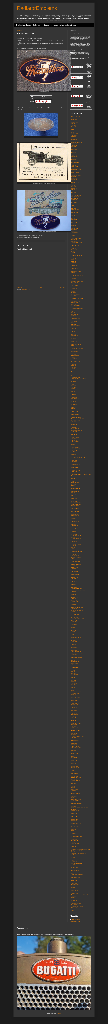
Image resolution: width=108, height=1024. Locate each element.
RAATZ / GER (73, 716)
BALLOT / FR (73, 176)
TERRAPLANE (74, 845)
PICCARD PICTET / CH (75, 696)
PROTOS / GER (74, 713)
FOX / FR (73, 391)
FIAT (72, 371)
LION (72, 550)
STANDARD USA (74, 809)
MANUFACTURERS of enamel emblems (78, 575)
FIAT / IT (72, 372)
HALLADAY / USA (74, 440)
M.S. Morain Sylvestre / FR (76, 564)
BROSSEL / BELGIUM (75, 216)
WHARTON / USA (74, 893)
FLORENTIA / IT (74, 381)
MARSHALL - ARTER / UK (76, 585)
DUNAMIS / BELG (74, 327)
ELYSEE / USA (74, 341)
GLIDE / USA (73, 421)
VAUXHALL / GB (74, 867)
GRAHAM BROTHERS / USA (76, 430)
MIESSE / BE (73, 613)
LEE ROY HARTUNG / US (76, 538)
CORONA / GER (74, 274)
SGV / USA (73, 787)
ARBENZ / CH (74, 149)
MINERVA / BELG (74, 615)
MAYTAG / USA (74, 604)
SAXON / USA (74, 769)
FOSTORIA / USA (74, 388)
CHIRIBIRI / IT (74, 248)
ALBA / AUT (73, 126)
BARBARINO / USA (75, 178)
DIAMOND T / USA (74, 307)
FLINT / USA (73, 380)
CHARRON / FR (74, 239)
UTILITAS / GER (74, 861)
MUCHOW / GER (74, 643)
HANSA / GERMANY (75, 447)
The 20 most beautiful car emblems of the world (80, 849)
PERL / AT (73, 687)
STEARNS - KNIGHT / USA (76, 817)
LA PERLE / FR (74, 524)
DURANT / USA (74, 328)
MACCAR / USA (74, 565)
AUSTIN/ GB (73, 165)
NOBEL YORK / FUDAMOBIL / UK (77, 657)
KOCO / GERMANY (75, 514)
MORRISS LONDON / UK (76, 637)
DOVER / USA (74, 321)
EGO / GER (73, 334)
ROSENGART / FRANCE (76, 747)
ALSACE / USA (74, 135)
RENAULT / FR (74, 724)
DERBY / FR (73, 304)
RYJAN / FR (73, 754)
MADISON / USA (74, 567)
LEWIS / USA (73, 545)
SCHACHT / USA (74, 774)
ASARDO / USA (74, 156)
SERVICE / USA (74, 786)
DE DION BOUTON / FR (75, 294)
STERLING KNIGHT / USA (76, 823)
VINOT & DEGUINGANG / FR (77, 874)
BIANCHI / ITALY (74, 202)
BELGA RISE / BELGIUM (76, 183)
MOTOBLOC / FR (74, 640)
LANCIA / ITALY (74, 531)
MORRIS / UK (73, 634)
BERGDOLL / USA (74, 198)
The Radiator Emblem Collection (28, 25)
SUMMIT (72, 830)
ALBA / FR (73, 128)
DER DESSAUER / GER (75, 301)
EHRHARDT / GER (74, 335)
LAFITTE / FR (73, 528)
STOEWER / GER (74, 826)
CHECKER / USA (74, 241)
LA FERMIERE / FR (75, 521)
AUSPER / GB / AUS (75, 162)
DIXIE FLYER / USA (75, 314)
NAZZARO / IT (74, 650)
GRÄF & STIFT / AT (75, 428)
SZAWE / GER (74, 833)
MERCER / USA (74, 608)
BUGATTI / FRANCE (21, 932)
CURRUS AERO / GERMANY (76, 279)
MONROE (73, 627)
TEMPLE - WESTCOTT (75, 843)
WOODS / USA (74, 907)
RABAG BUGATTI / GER (76, 719)
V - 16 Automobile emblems (76, 863)
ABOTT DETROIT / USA (75, 116)
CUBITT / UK (73, 278)
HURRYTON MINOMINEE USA (77, 479)
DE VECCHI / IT (74, 295)
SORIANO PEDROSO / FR (76, 803)
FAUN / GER (73, 367)
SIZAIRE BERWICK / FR (76, 799)
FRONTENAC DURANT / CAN (77, 400)
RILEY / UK (73, 734)
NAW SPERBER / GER (75, 648)
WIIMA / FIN (73, 896)
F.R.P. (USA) (73, 354)
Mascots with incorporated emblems (78, 590)
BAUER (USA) (74, 179)
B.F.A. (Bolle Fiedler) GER (76, 173)
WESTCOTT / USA (74, 891)
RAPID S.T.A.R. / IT (75, 721)
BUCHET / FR (73, 221)
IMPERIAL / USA (74, 484)
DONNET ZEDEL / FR (75, 318)
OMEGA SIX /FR (74, 666)
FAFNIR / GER (74, 358)
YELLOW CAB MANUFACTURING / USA (79, 909)
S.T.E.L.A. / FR (74, 757)
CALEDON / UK (74, 231)
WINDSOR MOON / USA (76, 903)
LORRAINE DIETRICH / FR (76, 560)
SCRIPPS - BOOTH (75, 776)
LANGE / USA (74, 534)
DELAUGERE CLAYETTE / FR (77, 298)
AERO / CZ (73, 120)
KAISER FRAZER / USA (75, 504)
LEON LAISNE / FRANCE (76, 544)
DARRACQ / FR (74, 291)
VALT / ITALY (73, 864)
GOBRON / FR (74, 424)
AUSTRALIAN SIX (74, 166)
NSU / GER (73, 660)
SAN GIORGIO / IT (74, 763)
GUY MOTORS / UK (75, 435)
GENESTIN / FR (74, 415)
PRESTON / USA (74, 711)
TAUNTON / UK (74, 839)
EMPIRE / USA (74, 345)
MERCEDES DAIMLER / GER (77, 607)
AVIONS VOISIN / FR (75, 172)
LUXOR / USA (74, 562)
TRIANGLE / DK (74, 857)
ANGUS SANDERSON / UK (76, 142)
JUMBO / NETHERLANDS (76, 502)
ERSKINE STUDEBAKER (76, 347)
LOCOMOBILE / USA (75, 555)
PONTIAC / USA (74, 707)
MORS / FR (73, 638)
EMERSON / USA (74, 342)
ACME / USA (73, 118)
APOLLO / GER (74, 145)
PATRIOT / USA (74, 683)
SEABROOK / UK (74, 782)
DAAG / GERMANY (75, 284)
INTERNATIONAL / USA (75, 488)
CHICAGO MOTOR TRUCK (76, 246)
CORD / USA (73, 272)
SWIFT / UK (73, 832)
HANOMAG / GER (74, 444)
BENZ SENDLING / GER (76, 195)
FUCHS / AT (73, 401)
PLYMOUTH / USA (74, 704)
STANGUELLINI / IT (75, 810)
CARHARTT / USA (74, 232)
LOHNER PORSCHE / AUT (76, 557)
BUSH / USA (73, 226)
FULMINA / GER (74, 404)
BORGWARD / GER (75, 209)
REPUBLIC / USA (74, 727)
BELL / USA (73, 186)
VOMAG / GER (74, 880)
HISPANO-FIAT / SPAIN (75, 470)
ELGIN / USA (73, 338)
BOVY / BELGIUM (74, 211)
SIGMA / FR (73, 792)
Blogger (59, 1013)
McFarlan (73, 605)
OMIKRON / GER (74, 667)
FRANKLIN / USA (74, 395)
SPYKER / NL (74, 806)
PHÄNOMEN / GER (75, 693)
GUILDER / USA (74, 434)
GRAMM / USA (74, 431)
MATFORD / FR (74, 595)
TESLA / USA (73, 846)
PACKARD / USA (74, 674)
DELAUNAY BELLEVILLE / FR (77, 299)
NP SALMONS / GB (75, 658)
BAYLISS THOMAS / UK (76, 181)
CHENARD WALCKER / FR (76, 242)
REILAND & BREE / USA (76, 723)
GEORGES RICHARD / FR (76, 417)
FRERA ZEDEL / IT (74, 398)
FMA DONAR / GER (75, 382)
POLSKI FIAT (73, 706)
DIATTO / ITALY (74, 309)
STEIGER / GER (74, 819)
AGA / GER (73, 125)
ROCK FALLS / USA (75, 737)
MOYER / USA (74, 641)
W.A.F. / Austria (74, 883)
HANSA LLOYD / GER (75, 448)
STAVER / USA (74, 816)
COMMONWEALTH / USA (76, 271)
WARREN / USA (74, 887)
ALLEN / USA (73, 132)
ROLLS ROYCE (74, 744)
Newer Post (19, 287)
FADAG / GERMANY (75, 355)
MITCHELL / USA (74, 617)
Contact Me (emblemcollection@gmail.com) (60, 25)
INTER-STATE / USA (75, 487)
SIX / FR (72, 797)
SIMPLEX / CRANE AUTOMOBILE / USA (79, 794)
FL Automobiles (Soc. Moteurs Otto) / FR (79, 378)
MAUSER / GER (74, 600)
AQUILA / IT (73, 148)
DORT (72, 319)
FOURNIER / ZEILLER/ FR (76, 390)
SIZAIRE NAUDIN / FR (75, 800)
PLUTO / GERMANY (75, 703)
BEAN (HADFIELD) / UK (75, 182)
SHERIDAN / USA (74, 789)
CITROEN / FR (74, 252)
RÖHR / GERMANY (75, 740)
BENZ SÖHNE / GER (75, 196)
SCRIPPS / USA (74, 779)
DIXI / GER (73, 312)
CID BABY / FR (74, 249)
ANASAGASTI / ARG (75, 138)
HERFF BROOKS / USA (75, 464)
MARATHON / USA (74, 577)
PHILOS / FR (73, 694)
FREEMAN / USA (74, 397)
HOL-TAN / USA (74, 471)
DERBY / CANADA (74, 302)
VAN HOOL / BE (74, 866)
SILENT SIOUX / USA (75, 793)
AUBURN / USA (74, 159)
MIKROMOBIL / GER (75, 614)
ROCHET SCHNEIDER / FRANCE (77, 736)
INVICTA (72, 489)
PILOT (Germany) (74, 700)
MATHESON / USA (74, 597)
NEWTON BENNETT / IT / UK (77, 653)
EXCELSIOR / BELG (75, 351)
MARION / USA (74, 581)
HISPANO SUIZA (74, 467)
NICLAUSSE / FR (74, 654)
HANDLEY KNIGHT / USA (76, 443)
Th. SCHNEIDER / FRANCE (76, 847)
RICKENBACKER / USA (75, 733)
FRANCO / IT (73, 394)
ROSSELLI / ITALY (74, 749)
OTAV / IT (73, 671)
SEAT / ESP (73, 783)
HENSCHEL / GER (74, 463)
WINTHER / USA (74, 904)
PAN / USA (73, 677)
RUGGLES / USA (74, 753)
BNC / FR (73, 206)
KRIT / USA (73, 518)
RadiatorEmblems (37, 8)
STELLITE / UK (74, 820)
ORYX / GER (73, 670)
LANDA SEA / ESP (74, 532)
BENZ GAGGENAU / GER (76, 193)
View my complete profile (75, 921)
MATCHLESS (73, 594)
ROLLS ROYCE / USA (75, 746)
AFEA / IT (73, 123)
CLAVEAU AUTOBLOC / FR (76, 255)
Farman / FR (73, 364)
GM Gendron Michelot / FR (76, 423)
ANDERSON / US (74, 140)
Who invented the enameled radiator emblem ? (80, 894)
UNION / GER (73, 860)
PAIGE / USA (73, 676)
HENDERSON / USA (75, 461)
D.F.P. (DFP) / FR (74, 282)
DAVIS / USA (73, 292)
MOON (72, 628)
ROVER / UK (73, 750)
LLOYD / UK (73, 554)
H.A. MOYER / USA (75, 437)
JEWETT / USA (74, 495)
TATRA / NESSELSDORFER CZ (77, 836)
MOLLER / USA (74, 624)
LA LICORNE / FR (74, 522)
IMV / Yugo (73, 485)
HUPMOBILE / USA (75, 477)
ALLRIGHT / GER (74, 133)
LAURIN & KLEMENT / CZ (76, 535)
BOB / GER (73, 208)
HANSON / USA (74, 450)
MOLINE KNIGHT (74, 620)
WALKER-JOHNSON (75, 884)
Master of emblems (76, 919)
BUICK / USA (73, 225)
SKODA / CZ (73, 802)
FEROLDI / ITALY (74, 370)
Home (41, 287)
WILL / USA (73, 899)
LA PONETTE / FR (74, 525)
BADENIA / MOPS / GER (76, 175)
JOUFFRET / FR (74, 499)
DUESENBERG (74, 324)
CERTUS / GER (74, 236)
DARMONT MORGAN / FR (76, 289)
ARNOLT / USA (74, 153)
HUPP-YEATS (74, 478)
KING (72, 507)
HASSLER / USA (74, 453)
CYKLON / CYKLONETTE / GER (77, 281)
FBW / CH (73, 368)
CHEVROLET (73, 244)
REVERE (73, 729)
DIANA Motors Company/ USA (77, 308)
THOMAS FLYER (74, 854)
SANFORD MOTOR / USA (76, 764)
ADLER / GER (74, 119)
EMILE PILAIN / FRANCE (76, 344)
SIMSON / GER (74, 796)
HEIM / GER (73, 458)
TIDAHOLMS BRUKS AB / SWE (77, 856)
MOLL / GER (73, 623)
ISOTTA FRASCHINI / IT (75, 491)
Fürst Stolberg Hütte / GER (76, 405)
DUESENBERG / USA (75, 325)
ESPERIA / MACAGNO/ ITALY (77, 348)
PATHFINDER (73, 681)
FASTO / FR (73, 365)
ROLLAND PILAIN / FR (75, 741)
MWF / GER (73, 644)
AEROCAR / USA (74, 122)
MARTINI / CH (74, 587)
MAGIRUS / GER (74, 570)
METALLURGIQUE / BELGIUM (77, 610)
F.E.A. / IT (73, 352)
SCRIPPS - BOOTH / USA (76, 777)
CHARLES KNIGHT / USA (76, 238)
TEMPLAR (73, 842)
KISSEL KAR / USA (75, 511)
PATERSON (73, 680)
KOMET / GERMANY (75, 515)
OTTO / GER (73, 673)
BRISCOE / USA (74, 215)
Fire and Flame (74, 375)
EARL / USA (73, 332)
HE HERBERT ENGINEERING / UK (78, 457)
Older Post (62, 287)
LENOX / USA (74, 541)
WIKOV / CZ (73, 897)
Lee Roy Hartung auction (50, 136)
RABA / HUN (73, 717)
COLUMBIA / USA (74, 268)
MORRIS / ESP (74, 633)
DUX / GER (73, 331)
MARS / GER (73, 584)
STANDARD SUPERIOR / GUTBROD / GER (79, 807)
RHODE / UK (73, 731)
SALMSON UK (74, 760)
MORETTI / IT (73, 631)
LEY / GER (73, 547)
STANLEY (73, 812)
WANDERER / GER (75, 886)
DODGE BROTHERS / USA (76, 317)
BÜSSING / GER (74, 228)
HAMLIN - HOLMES (75, 441)
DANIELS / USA (74, 288)
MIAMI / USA (73, 611)
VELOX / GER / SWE (75, 870)
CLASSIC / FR (74, 254)
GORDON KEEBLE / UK (76, 425)
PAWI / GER (73, 684)
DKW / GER (73, 315)
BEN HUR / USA (74, 189)
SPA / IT (72, 804)
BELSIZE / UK (74, 188)
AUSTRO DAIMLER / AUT (76, 169)
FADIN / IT (73, 357)
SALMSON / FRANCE (75, 759)
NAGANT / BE (74, 647)
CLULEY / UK (73, 261)
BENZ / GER (73, 192)
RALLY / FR (73, 720)
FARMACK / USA (74, 362)
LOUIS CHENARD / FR (75, 561)
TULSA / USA (73, 858)
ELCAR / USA (74, 337)
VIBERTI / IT (73, 873)
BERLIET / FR (74, 199)
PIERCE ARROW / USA (75, 697)
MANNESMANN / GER (75, 574)
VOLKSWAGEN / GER (75, 877)
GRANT (72, 433)
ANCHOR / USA (74, 139)
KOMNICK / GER (74, 517)
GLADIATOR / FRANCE (75, 420)
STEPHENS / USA (74, 822)
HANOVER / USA (74, 445)
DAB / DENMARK (74, 285)
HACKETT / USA (74, 438)
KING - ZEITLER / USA (75, 508)
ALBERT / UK (73, 129)
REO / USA (73, 726)
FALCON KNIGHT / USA (75, 361)
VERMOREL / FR (74, 871)
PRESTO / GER (74, 710)
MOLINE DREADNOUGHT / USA (77, 618)
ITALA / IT (73, 492)
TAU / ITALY (73, 837)
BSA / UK (73, 218)
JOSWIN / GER (74, 498)
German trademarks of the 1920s (77, 418)
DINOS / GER (73, 311)
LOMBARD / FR (74, 558)
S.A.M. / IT (73, 756)
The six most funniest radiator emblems (78, 853)
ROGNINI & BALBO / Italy (76, 739)
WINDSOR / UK (74, 901)
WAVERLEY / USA (74, 890)
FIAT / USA (73, 374)
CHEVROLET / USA (75, 245)
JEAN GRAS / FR (74, 494)
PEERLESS (73, 686)
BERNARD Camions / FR (76, 201)
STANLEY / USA (74, 813)
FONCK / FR (73, 385)
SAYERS (73, 770)
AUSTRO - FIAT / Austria (76, 168)
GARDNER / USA (74, 411)
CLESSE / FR (73, 258)
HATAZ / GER (73, 454)
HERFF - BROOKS (38, 45)
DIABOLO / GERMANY (75, 305)
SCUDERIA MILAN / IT (75, 780)
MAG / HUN (73, 568)
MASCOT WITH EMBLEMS (76, 588)
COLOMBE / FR (74, 265)
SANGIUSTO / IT (74, 766)
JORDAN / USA (74, 497)
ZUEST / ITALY (74, 911)
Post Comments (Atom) (26, 289)
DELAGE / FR (74, 297)
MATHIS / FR (73, 598)
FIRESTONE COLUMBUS (76, 377)
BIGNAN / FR (73, 205)
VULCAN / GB (74, 881)
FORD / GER (73, 387)
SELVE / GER (74, 784)
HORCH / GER (74, 473)
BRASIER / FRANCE (75, 212)
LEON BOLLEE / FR (75, 542)
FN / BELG (73, 384)
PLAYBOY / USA (74, 701)
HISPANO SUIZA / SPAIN (76, 468)
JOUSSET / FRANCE (75, 501)
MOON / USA (73, 630)
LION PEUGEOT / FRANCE (76, 551)
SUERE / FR (73, 829)
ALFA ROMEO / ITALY (75, 130)
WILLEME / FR (74, 900)
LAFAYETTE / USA (74, 527)
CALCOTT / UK (74, 229)
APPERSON (73, 146)
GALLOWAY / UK (74, 407)
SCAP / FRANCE (74, 773)
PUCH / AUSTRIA (74, 714)
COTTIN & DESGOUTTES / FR (77, 275)
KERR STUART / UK (75, 505)
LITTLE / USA (74, 552)
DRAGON (73, 322)
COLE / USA (73, 264)
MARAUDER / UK (74, 578)
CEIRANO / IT (74, 235)
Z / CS (72, 910)
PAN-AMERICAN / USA (75, 678)
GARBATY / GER (74, 410)
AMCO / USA (73, 136)
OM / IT (72, 664)
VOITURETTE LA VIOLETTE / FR (77, 876)
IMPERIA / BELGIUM (75, 482)
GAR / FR (73, 408)
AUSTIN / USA (74, 163)
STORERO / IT (74, 827)
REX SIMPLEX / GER (75, 730)
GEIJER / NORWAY (75, 414)
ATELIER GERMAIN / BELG (76, 158)
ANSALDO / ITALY (74, 143)
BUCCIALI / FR (74, 219)
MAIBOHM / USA (74, 571)
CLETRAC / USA (74, 259)
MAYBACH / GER (74, 603)
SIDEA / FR (73, 790)
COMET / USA (74, 269)
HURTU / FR (73, 481)
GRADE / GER (74, 427)
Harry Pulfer (73, 451)
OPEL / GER (73, 668)
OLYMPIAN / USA (74, 663)
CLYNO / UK (73, 262)
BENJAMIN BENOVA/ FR (76, 191)
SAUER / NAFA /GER (75, 767)
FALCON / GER (74, 360)
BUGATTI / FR (74, 222)
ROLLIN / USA (74, 743)
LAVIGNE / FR (74, 537)
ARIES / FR (73, 152)
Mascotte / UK (74, 591)
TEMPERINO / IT (74, 840)
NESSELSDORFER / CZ (76, 651)
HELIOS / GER (74, 460)
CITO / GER (73, 251)
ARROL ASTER (74, 155)
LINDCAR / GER (74, 548)
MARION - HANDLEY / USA (76, 580)
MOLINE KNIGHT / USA (75, 621)
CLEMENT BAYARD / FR (76, 256)
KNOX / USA (73, 512)
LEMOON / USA (74, 540)
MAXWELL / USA (74, 601)
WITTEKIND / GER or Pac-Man (77, 906)
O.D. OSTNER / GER (75, 661)
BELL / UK (73, 185)
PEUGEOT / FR (74, 690)
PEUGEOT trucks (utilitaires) (76, 691)
